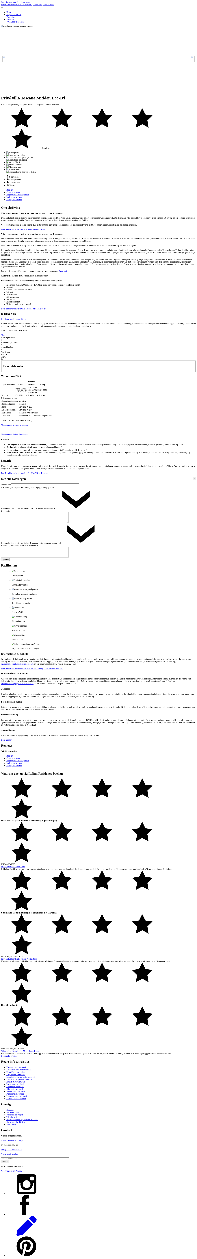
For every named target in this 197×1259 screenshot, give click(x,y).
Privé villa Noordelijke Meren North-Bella (19, 959)
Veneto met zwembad (15, 1091)
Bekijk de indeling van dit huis (14, 319)
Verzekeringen (12, 1112)
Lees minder (6, 740)
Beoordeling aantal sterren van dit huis (17, 508)
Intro (3, 473)
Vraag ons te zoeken (15, 22)
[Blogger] (26, 1235)
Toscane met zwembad (16, 1067)
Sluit (3, 335)
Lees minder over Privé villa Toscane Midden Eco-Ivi (23, 309)
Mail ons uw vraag (14, 197)
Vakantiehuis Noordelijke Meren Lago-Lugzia (20, 1051)
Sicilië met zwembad (15, 1086)
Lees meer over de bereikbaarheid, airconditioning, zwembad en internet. (32, 668)
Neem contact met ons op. (12, 1140)
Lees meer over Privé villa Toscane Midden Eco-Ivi (23, 229)
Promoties (10, 17)
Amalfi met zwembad (15, 1082)
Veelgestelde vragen (14, 1115)
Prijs (29, 473)
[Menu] (2, 7)
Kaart (38, 473)
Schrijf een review (14, 199)
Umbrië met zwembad (15, 1072)
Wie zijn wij (11, 1117)
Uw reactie (5, 511)
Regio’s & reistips (13, 14)
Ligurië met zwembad (15, 1074)
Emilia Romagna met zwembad (19, 1079)
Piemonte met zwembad (16, 1096)
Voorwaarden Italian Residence (14, 434)
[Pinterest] (26, 1255)
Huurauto (10, 1110)
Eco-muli (63, 271)
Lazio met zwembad (15, 1084)
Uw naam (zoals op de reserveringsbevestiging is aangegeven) (27, 487)
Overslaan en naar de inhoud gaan (15, 2)
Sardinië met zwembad (16, 1099)
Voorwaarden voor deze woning (14, 425)
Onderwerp (6, 485)
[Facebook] (26, 1214)
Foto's (33, 473)
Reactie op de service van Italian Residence (19, 545)
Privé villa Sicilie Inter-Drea (13, 867)
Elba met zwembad (14, 1089)
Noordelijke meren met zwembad (20, 1077)
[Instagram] (26, 1194)
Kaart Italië (11, 1124)
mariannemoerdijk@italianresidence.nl (17, 664)
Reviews (10, 19)
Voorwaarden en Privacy (11, 1171)
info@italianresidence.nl (11, 1149)
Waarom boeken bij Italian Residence (22, 1119)
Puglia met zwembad (15, 1094)
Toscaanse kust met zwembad (18, 1070)
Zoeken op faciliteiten (15, 1122)
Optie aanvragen (13, 192)
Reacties (44, 473)
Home (9, 12)
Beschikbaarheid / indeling (16, 473)
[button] (193, 59)
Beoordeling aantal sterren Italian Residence (20, 543)
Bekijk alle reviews (9, 1056)
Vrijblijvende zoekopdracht (17, 195)
